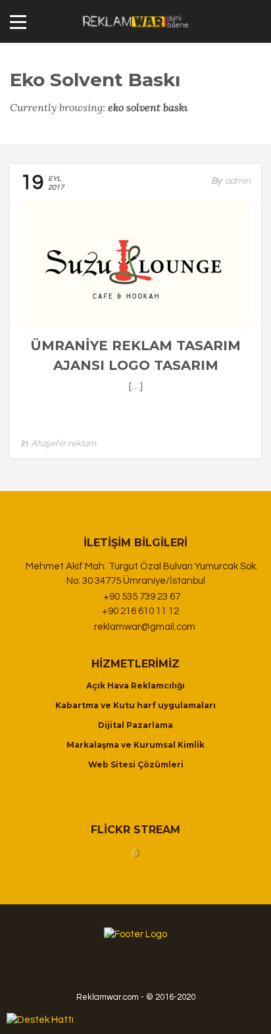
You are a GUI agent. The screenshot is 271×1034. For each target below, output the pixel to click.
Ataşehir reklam (63, 443)
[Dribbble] (121, 970)
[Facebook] (142, 970)
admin (238, 181)
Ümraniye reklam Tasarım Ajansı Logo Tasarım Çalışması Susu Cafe (135, 365)
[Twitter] (181, 970)
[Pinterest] (163, 970)
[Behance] (100, 970)
